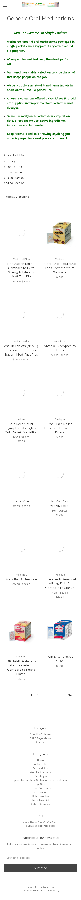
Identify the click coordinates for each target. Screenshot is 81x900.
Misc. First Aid (40, 800)
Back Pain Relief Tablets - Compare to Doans (60, 428)
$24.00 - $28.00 (14, 183)
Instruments (40, 792)
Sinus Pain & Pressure (21, 579)
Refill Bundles (40, 796)
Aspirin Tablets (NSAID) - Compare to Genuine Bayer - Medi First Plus (21, 350)
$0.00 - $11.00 (12, 161)
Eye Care (40, 784)
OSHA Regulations (40, 738)
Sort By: (10, 196)
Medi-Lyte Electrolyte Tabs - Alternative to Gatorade (60, 268)
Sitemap (40, 742)
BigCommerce (46, 887)
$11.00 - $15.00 (13, 167)
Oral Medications (40, 772)
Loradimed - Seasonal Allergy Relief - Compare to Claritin (60, 583)
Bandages (40, 776)
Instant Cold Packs (40, 788)
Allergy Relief (60, 506)
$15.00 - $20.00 (14, 172)
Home (40, 760)
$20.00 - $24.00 (14, 177)
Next (71, 695)
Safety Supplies (40, 804)
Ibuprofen (21, 501)
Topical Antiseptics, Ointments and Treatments (40, 780)
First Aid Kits (40, 768)
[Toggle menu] (5, 5)
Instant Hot (40, 764)
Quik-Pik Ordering (40, 734)
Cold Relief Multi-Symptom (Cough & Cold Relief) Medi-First (21, 428)
